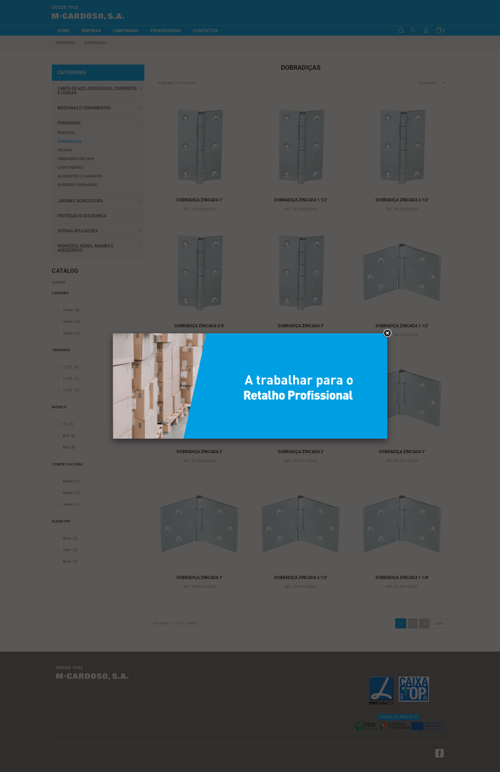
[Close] (387, 333)
